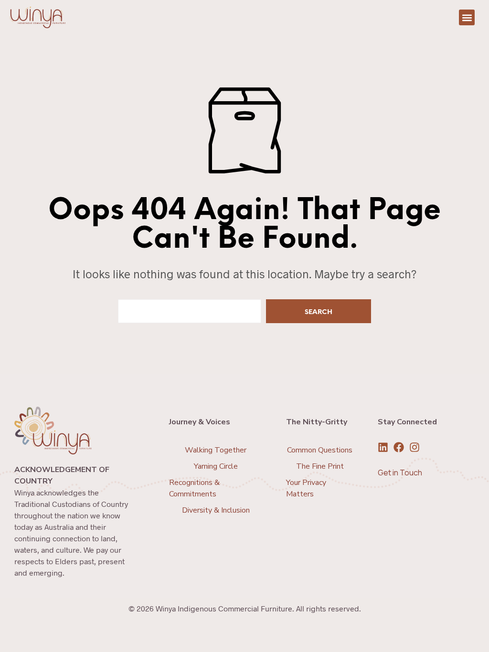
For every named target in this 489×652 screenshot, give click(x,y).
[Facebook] (398, 447)
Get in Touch (400, 472)
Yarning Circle (216, 466)
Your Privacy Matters (306, 488)
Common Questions (319, 450)
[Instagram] (414, 447)
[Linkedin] (383, 447)
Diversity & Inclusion (216, 510)
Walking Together (215, 450)
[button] (467, 17)
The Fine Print (320, 466)
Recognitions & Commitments (194, 488)
